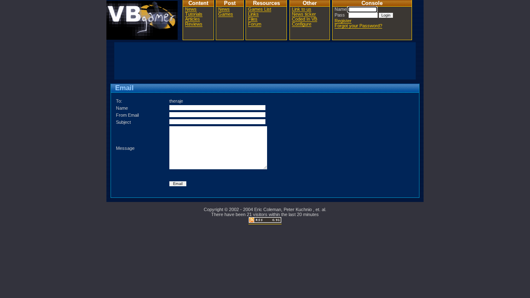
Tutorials (193, 14)
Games (225, 14)
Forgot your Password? (358, 25)
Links (253, 14)
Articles (192, 19)
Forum (254, 24)
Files (253, 19)
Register (343, 20)
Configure (301, 24)
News (191, 9)
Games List (259, 9)
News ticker (304, 14)
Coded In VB (304, 19)
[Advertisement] (265, 60)
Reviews (193, 24)
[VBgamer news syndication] (265, 221)
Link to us (301, 9)
